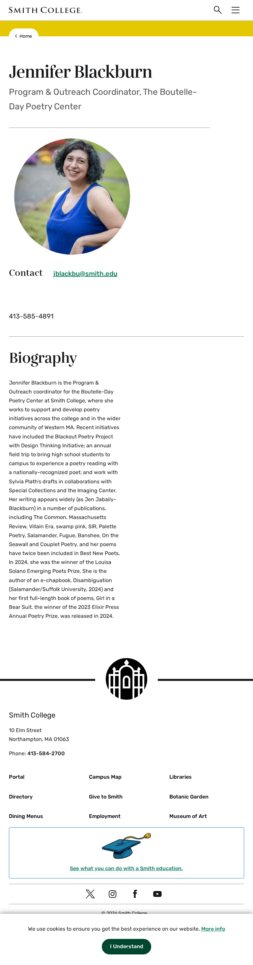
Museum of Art (188, 816)
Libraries (180, 777)
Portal (16, 777)
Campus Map (105, 777)
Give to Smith (106, 797)
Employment (105, 816)
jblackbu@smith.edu (85, 274)
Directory (21, 797)
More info (213, 929)
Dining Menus (26, 816)
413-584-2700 (46, 753)
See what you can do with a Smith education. (126, 868)
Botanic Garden (189, 797)
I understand (126, 946)
